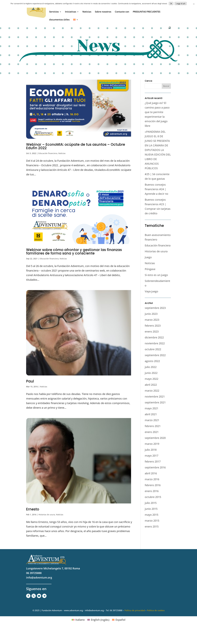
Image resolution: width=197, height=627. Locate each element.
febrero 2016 (153, 485)
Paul (30, 381)
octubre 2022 (153, 349)
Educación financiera (47, 153)
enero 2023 (152, 331)
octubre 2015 (153, 497)
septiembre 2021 (155, 402)
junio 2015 (151, 509)
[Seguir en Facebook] (28, 596)
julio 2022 (151, 367)
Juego (148, 257)
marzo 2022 (152, 390)
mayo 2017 (151, 455)
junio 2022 (151, 373)
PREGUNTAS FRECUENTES (146, 12)
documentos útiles (59, 20)
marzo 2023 (152, 319)
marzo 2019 (152, 444)
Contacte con (122, 12)
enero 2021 (152, 432)
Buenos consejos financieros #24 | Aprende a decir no (156, 189)
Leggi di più (180, 3)
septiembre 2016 (155, 467)
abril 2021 (151, 414)
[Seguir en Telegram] (44, 596)
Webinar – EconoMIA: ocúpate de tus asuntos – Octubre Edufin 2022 (75, 146)
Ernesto (32, 509)
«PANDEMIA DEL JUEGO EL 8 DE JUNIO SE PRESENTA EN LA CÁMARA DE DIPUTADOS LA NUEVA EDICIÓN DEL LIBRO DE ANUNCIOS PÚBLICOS (158, 150)
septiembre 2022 (155, 355)
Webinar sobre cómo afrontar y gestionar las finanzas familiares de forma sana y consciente (74, 251)
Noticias (86, 12)
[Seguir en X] (33, 596)
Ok (171, 3)
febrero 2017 (153, 461)
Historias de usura (46, 514)
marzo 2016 (152, 479)
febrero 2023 (153, 325)
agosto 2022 (152, 361)
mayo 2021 (151, 408)
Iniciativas (70, 12)
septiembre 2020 (155, 438)
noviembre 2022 (155, 343)
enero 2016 (152, 491)
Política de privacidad (134, 610)
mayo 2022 (151, 379)
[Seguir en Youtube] (39, 596)
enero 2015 (152, 526)
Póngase (150, 269)
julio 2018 (151, 449)
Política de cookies (156, 610)
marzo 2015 (152, 520)
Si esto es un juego (156, 275)
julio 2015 (151, 503)
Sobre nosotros (103, 12)
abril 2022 (151, 384)
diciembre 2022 (154, 337)
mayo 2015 (151, 514)
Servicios (54, 12)
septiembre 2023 (155, 308)
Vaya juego (151, 291)
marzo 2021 (152, 420)
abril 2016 (151, 473)
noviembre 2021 (155, 396)
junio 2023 (151, 314)
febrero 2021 (153, 426)
